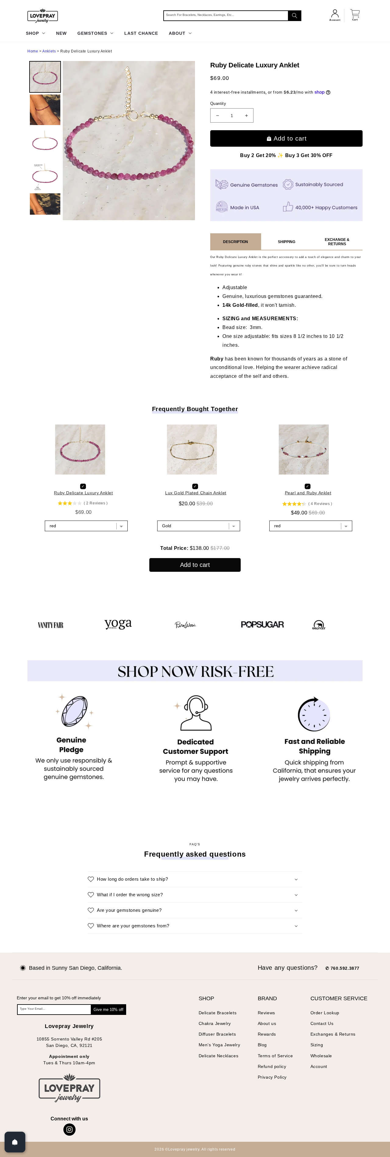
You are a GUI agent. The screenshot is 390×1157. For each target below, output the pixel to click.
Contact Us (322, 1023)
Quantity (218, 103)
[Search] (294, 15)
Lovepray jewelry (184, 1149)
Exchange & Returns (337, 242)
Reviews (266, 1012)
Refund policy (272, 1066)
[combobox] (232, 15)
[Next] (186, 140)
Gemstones (93, 33)
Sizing (316, 1044)
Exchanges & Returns (333, 1034)
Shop (33, 33)
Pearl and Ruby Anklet (308, 492)
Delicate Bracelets (218, 1012)
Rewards (267, 1034)
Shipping (286, 242)
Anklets (49, 51)
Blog (262, 1044)
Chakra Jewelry (215, 1023)
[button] (195, 879)
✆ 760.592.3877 (342, 968)
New (61, 33)
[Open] (15, 1142)
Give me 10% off (108, 1009)
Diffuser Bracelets (217, 1034)
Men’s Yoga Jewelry (219, 1044)
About (178, 33)
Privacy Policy (272, 1077)
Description (235, 242)
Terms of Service (275, 1055)
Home (32, 51)
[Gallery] (111, 140)
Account (318, 1066)
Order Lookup (324, 1012)
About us (267, 1023)
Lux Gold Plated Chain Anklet (195, 492)
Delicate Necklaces (219, 1055)
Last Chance (141, 33)
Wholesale (321, 1055)
